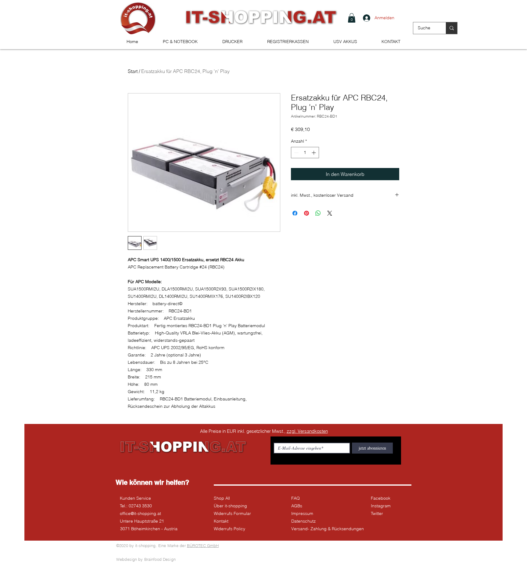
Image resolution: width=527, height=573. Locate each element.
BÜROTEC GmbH (203, 545)
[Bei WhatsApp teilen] (318, 213)
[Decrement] (295, 152)
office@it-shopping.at (140, 513)
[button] (352, 18)
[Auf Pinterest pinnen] (306, 213)
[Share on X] (329, 213)
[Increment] (314, 152)
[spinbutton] (304, 152)
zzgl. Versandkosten (307, 431)
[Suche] (451, 28)
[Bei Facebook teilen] (295, 213)
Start (133, 71)
